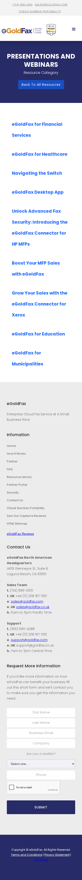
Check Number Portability (25, 508)
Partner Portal (17, 485)
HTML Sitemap (17, 523)
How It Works (16, 453)
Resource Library (19, 477)
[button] (74, 29)
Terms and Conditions (26, 855)
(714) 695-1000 (22, 4)
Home (11, 446)
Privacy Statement (57, 855)
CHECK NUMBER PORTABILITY (40, 11)
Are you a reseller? (41, 753)
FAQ (10, 469)
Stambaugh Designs (53, 865)
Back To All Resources (41, 84)
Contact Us (15, 500)
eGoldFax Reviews (20, 534)
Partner (12, 461)
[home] (21, 29)
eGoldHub (41, 860)
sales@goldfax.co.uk (32, 607)
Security (13, 492)
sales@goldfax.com (51, 4)
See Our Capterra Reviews (26, 516)
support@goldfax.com (29, 640)
